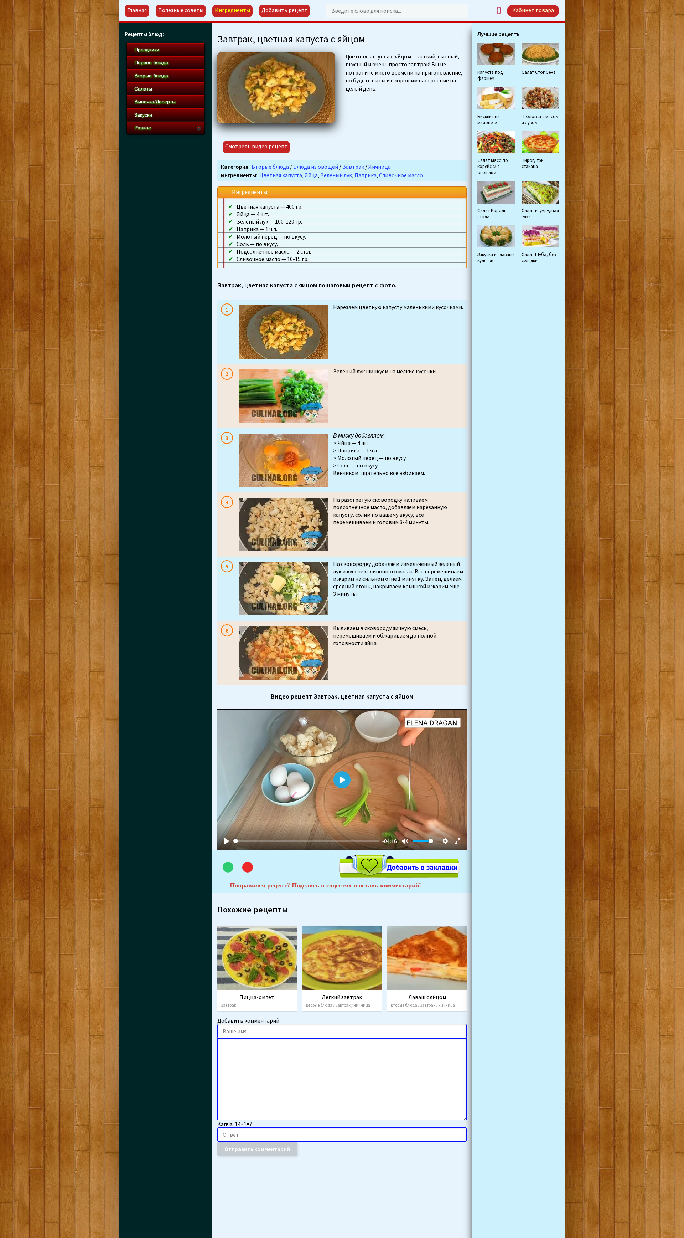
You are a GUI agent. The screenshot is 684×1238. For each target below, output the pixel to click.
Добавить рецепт (284, 10)
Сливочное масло (401, 175)
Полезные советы (180, 10)
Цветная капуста (280, 175)
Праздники (146, 49)
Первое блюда (151, 62)
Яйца (311, 175)
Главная (137, 10)
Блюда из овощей (315, 166)
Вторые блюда (270, 166)
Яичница (379, 166)
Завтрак (353, 166)
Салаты (143, 89)
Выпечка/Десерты (155, 101)
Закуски (143, 115)
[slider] (306, 841)
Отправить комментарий (257, 1148)
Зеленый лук (336, 175)
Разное (142, 128)
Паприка (365, 175)
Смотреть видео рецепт (256, 146)
